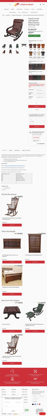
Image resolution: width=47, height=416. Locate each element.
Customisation (33, 12)
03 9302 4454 (18, 0)
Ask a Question (36, 137)
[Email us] (33, 404)
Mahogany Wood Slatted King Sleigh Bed (10, 287)
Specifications (17, 150)
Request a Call (36, 140)
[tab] (4, 150)
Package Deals (12, 12)
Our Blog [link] (13, 394)
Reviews (23, 150)
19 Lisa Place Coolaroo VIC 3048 (27, 0)
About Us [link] (13, 391)
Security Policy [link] (24, 402)
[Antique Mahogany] (23, 4)
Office (32, 9)
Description (4, 150)
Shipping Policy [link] (25, 397)
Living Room (19, 9)
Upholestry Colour (31, 97)
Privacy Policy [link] (24, 394)
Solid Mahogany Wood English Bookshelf (33, 255)
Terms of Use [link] (24, 391)
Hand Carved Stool (6, 324)
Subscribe (35, 401)
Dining (12, 9)
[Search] (10, 4)
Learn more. (30, 33)
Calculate (37, 126)
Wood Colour (31, 89)
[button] (37, 109)
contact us (38, 85)
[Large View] (3, 46)
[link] (35, 404)
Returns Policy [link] (24, 399)
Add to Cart (37, 106)
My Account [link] (3, 391)
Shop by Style (25, 12)
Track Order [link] (3, 394)
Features (10, 150)
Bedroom (6, 9)
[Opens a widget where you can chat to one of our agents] (42, 413)
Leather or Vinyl (31, 93)
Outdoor (26, 9)
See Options (12, 225)
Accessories (39, 9)
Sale (19, 12)
